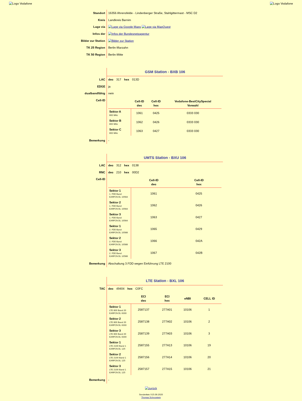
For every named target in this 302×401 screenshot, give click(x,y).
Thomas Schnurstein (151, 397)
